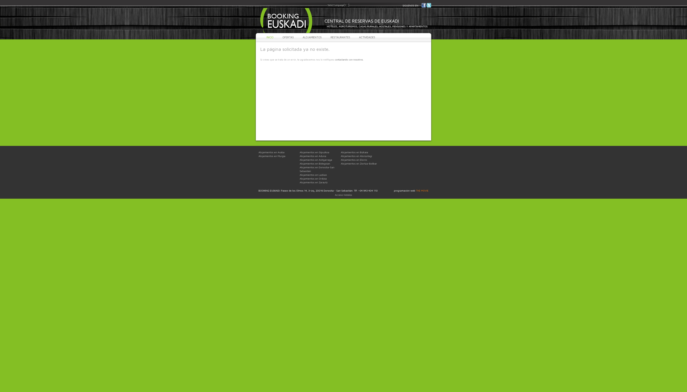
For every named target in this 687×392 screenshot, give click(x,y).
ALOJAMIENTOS (312, 37)
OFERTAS (288, 37)
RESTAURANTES (340, 37)
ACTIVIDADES (367, 37)
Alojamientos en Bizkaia (354, 152)
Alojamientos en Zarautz (314, 182)
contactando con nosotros (349, 59)
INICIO (270, 37)
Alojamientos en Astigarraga (316, 159)
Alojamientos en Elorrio (354, 159)
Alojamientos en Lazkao (313, 174)
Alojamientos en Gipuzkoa (314, 152)
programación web (411, 190)
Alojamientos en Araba (271, 152)
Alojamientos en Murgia (272, 156)
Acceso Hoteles (343, 194)
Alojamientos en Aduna (313, 156)
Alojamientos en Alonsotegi (356, 156)
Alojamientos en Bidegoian (315, 163)
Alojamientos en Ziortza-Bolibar (359, 163)
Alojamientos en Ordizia (313, 178)
